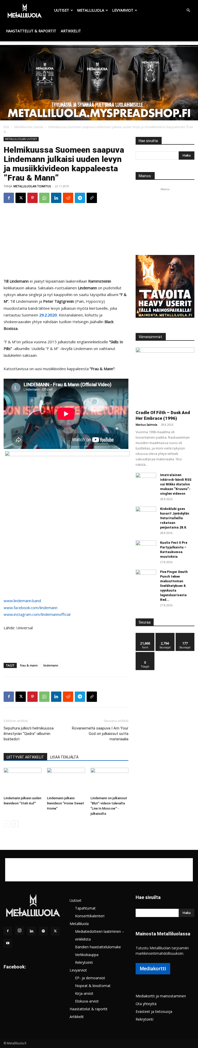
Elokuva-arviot (87, 1001)
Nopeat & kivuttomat (93, 985)
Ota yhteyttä (146, 1003)
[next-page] (15, 824)
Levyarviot (122, 10)
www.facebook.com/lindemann (30, 607)
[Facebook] (9, 198)
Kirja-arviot (84, 993)
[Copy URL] (92, 198)
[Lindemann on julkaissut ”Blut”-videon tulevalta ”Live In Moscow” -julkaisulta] (109, 781)
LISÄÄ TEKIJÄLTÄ (64, 757)
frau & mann (29, 665)
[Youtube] (8, 943)
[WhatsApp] (44, 198)
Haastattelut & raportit (31, 30)
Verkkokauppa (86, 954)
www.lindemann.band (22, 600)
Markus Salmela (146, 424)
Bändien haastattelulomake (98, 946)
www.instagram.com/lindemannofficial (37, 614)
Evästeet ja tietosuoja (154, 1011)
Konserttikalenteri (89, 915)
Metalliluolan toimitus (32, 186)
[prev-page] (7, 824)
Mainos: (145, 176)
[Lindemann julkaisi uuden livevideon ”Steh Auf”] (23, 781)
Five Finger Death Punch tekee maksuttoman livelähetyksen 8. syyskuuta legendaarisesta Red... (174, 586)
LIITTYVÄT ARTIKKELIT (25, 757)
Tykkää (145, 635)
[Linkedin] (56, 198)
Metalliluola (90, 10)
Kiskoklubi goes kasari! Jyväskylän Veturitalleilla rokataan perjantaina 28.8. (174, 518)
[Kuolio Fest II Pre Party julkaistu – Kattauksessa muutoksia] (146, 547)
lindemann (50, 665)
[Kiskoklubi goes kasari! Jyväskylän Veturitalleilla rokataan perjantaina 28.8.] (146, 514)
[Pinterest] (32, 198)
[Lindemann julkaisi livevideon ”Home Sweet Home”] (66, 781)
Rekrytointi (84, 962)
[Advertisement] (99, 84)
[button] (188, 10)
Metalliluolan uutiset (28, 127)
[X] (20, 198)
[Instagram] (19, 931)
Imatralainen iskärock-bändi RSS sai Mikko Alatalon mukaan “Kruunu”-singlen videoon (175, 484)
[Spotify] (43, 931)
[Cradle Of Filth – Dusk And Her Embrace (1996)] (165, 376)
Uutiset (61, 10)
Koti (6, 127)
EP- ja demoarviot (90, 977)
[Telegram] (80, 198)
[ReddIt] (68, 198)
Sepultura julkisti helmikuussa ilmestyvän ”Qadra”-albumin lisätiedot (29, 733)
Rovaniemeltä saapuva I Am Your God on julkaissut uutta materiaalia (100, 733)
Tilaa (145, 654)
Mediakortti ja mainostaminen (161, 995)
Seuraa (165, 635)
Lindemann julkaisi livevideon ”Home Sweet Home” (65, 803)
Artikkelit (71, 30)
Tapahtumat (85, 908)
